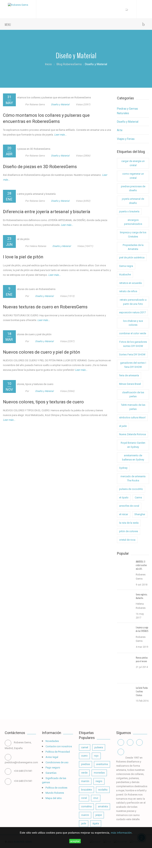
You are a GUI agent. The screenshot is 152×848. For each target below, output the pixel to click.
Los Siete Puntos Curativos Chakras (142, 691)
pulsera (98, 747)
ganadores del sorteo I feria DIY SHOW (133, 364)
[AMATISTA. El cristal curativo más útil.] (125, 571)
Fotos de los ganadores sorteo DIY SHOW (133, 343)
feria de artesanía (129, 375)
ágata (95, 823)
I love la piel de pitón (23, 256)
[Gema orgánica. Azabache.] (125, 604)
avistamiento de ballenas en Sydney (133, 457)
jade (83, 823)
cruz (95, 797)
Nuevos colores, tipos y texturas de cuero (43, 401)
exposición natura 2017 (132, 312)
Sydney (123, 467)
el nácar (123, 514)
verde (84, 772)
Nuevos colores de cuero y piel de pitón (41, 352)
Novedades (52, 741)
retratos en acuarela (130, 282)
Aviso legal (51, 757)
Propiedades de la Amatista (133, 247)
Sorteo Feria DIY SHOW (132, 354)
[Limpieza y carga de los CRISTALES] (125, 637)
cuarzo (85, 814)
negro (99, 781)
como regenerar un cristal (133, 175)
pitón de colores (128, 531)
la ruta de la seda (129, 522)
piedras (85, 764)
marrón (85, 781)
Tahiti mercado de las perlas (133, 406)
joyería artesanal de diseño (133, 200)
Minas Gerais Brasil (130, 383)
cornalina (86, 806)
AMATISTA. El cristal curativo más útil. (141, 565)
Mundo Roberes (54, 792)
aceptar (75, 841)
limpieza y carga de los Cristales (133, 234)
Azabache (125, 274)
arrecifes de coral (129, 505)
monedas (99, 772)
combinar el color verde (132, 333)
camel (84, 747)
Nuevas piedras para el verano (142, 659)
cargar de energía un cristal (133, 163)
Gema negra (126, 265)
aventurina (102, 764)
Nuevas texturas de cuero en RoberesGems (45, 306)
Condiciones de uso (56, 762)
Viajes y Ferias (126, 138)
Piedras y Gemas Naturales (127, 111)
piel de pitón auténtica (131, 257)
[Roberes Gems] (18, 5)
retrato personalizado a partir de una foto (133, 301)
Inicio (48, 64)
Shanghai (139, 514)
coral (84, 797)
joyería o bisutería (129, 211)
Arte (120, 130)
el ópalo (123, 497)
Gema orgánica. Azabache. (142, 596)
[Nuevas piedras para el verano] (125, 667)
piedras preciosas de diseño (133, 188)
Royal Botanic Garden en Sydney (133, 444)
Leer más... (60, 134)
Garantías (50, 772)
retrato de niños (128, 291)
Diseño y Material (60, 104)
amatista (103, 806)
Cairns (138, 497)
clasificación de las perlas (133, 394)
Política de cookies (56, 787)
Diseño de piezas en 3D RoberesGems (40, 166)
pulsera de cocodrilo (131, 489)
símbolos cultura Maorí (132, 417)
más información (121, 832)
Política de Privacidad (57, 751)
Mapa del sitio (53, 798)
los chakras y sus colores (133, 323)
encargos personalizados (133, 222)
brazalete (86, 789)
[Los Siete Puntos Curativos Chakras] (125, 697)
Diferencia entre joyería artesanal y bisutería (46, 211)
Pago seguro (52, 767)
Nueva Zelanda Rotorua (132, 434)
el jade (123, 425)
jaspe (98, 814)
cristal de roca (127, 539)
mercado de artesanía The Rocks (133, 478)
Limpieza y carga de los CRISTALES (142, 629)
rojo (96, 755)
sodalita (102, 789)
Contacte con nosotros (58, 746)
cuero (84, 755)
